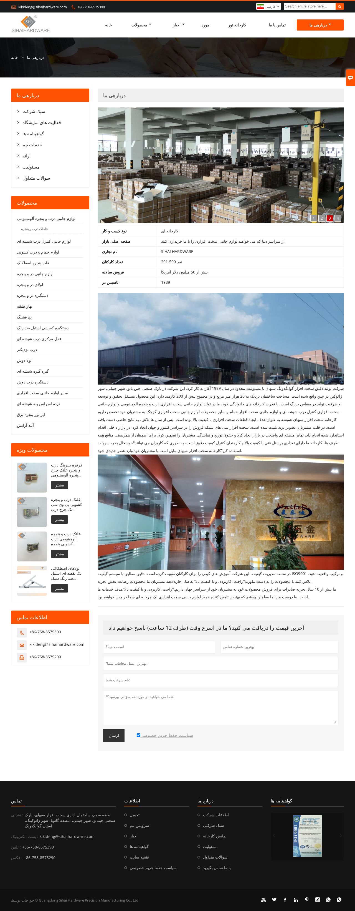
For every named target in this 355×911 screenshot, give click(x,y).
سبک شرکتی (213, 825)
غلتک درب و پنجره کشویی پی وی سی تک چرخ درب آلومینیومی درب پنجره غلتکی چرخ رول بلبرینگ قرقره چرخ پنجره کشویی (66, 504)
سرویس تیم (139, 825)
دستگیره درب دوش (32, 382)
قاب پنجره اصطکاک (33, 262)
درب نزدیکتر (27, 349)
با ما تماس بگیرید (217, 867)
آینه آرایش (25, 425)
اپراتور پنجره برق (31, 414)
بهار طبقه (24, 306)
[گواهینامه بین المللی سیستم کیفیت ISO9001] (307, 836)
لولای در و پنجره (30, 284)
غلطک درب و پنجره (34, 228)
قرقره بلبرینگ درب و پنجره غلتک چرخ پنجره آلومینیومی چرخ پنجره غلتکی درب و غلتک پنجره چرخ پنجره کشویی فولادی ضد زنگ (66, 470)
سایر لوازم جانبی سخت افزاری (42, 392)
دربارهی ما (318, 24)
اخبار (177, 24)
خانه (108, 24)
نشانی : (17, 814)
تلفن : (16, 847)
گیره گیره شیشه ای (33, 371)
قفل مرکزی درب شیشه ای (39, 338)
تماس (16, 801)
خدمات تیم (32, 144)
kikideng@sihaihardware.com (42, 6)
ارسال (114, 735)
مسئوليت (31, 167)
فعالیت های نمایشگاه (41, 122)
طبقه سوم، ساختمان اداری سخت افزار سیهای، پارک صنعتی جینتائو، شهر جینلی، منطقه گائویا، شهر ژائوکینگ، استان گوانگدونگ (70, 820)
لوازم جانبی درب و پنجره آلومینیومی (46, 218)
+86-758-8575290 (45, 656)
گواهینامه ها (33, 133)
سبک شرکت (33, 111)
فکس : (16, 857)
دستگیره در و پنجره (32, 295)
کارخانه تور (237, 24)
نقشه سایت (139, 857)
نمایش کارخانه (215, 836)
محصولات (139, 24)
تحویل (135, 814)
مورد (205, 24)
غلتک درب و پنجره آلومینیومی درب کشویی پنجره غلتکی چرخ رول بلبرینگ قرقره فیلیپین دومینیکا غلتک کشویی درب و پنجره (67, 538)
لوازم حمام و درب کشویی (38, 252)
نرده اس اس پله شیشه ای (38, 403)
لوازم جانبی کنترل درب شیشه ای (44, 241)
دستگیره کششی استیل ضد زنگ (43, 327)
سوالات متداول (36, 178)
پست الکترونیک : (24, 836)
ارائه (26, 156)
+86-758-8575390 (91, 6)
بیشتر (59, 485)
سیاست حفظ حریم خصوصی (153, 867)
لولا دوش (24, 360)
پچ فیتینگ (24, 317)
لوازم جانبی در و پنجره (35, 273)
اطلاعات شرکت (216, 814)
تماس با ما (277, 24)
